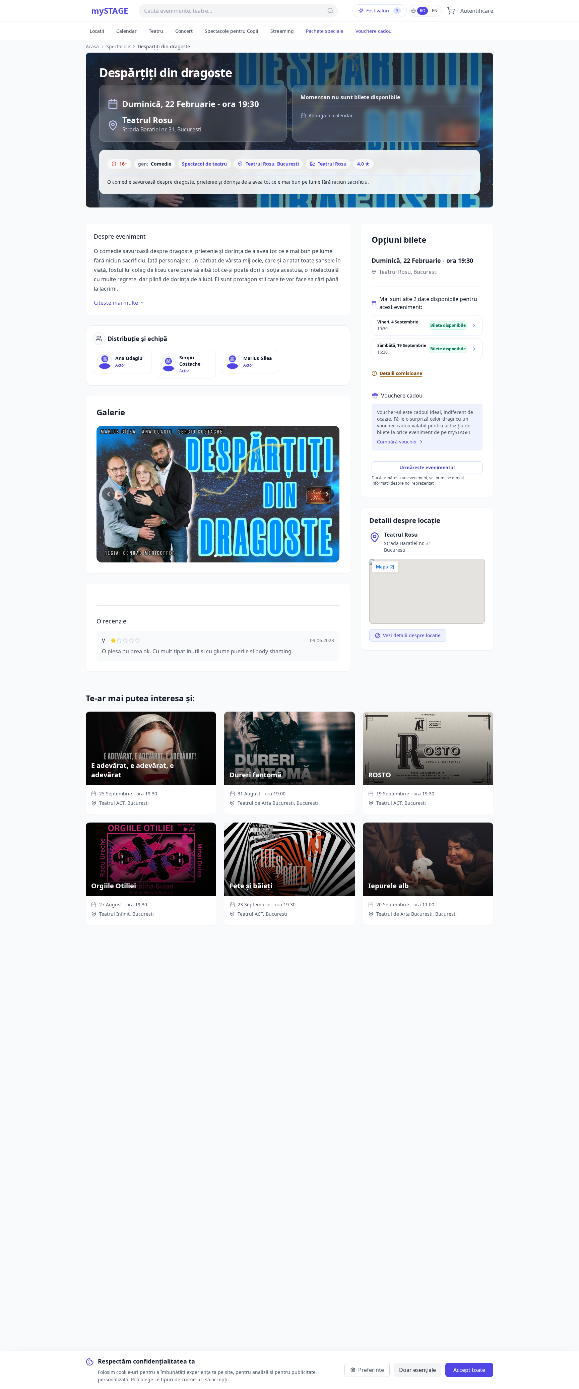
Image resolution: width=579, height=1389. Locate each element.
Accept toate (469, 1370)
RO (422, 10)
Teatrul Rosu (332, 164)
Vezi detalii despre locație (412, 635)
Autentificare (476, 10)
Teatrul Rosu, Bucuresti (272, 164)
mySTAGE (109, 10)
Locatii (97, 31)
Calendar (126, 31)
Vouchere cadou (374, 31)
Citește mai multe (116, 302)
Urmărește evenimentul (427, 467)
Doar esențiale (417, 1370)
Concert (184, 31)
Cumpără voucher (397, 441)
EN (434, 10)
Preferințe (371, 1370)
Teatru (156, 31)
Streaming (282, 31)
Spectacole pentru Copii (231, 31)
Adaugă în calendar (331, 115)
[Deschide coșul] (451, 10)
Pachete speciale (324, 31)
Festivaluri (382, 10)
